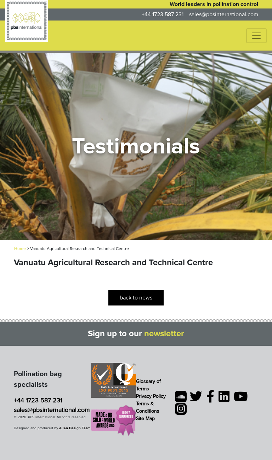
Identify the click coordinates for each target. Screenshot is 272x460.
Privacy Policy (151, 396)
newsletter (164, 333)
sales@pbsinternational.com (223, 14)
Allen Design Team (75, 428)
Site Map (145, 418)
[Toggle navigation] (256, 35)
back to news (136, 297)
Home (20, 248)
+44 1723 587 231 (162, 14)
